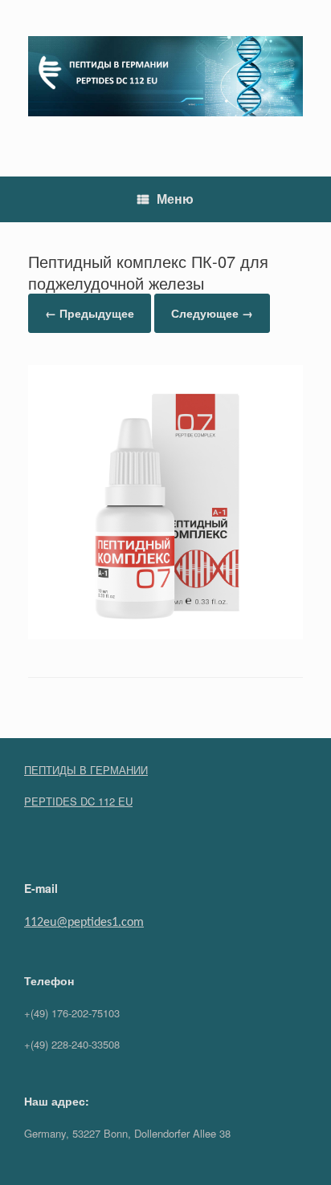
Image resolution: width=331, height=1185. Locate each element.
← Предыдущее (89, 313)
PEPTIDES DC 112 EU (78, 801)
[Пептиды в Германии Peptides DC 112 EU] (165, 76)
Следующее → (212, 313)
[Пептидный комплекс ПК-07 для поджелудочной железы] (165, 634)
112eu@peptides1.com (84, 922)
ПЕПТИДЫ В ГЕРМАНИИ (86, 769)
